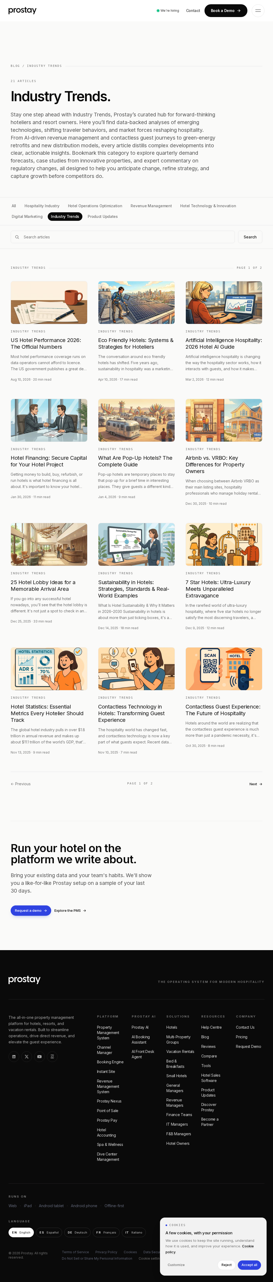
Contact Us (245, 1027)
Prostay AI (140, 1027)
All (14, 206)
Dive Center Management (108, 1157)
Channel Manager (104, 1050)
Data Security (153, 1252)
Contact (193, 10)
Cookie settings (151, 1258)
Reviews (208, 1046)
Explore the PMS (70, 910)
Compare (209, 1056)
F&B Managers (178, 1134)
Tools (206, 1065)
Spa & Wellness (110, 1144)
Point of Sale (107, 1110)
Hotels (171, 1027)
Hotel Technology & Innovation (208, 206)
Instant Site (106, 1071)
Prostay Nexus (109, 1101)
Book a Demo (223, 10)
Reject (227, 1265)
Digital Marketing (27, 216)
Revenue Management (151, 206)
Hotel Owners (178, 1143)
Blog (205, 1037)
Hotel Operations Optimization (95, 206)
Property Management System (108, 1032)
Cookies (130, 1252)
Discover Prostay (208, 1107)
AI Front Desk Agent (143, 1054)
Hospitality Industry (42, 206)
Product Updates (103, 216)
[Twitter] (26, 1056)
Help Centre (211, 1027)
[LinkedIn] (14, 1056)
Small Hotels (176, 1075)
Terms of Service (75, 1252)
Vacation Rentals (180, 1051)
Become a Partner (210, 1122)
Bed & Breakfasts (175, 1064)
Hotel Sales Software (210, 1078)
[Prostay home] (23, 10)
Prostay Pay (107, 1120)
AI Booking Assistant (141, 1039)
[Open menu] (258, 10)
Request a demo (31, 910)
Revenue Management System (108, 1086)
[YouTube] (39, 1056)
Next (256, 784)
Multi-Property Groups (178, 1039)
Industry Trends (65, 216)
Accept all (249, 1265)
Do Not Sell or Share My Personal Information (97, 1258)
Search (250, 237)
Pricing (241, 1037)
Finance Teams (179, 1114)
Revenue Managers (174, 1103)
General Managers (174, 1088)
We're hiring (169, 11)
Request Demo (248, 1046)
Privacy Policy (106, 1252)
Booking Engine (110, 1062)
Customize (176, 1265)
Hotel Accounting (106, 1132)
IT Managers (177, 1124)
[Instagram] (52, 1056)
